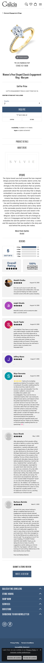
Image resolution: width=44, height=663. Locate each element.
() (38, 247)
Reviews (22, 241)
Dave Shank (19, 433)
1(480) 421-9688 (22, 65)
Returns (32, 119)
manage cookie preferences (20, 652)
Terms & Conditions (27, 643)
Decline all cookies (14, 658)
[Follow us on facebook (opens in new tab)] (10, 624)
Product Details (22, 141)
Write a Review (22, 574)
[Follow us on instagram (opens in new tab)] (4, 624)
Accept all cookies (29, 658)
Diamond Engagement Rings (13, 13)
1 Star (19, 256)
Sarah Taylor (19, 322)
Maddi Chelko (19, 280)
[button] (26, 4)
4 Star (19, 249)
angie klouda (19, 303)
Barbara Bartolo (20, 502)
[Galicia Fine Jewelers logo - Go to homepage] (9, 4)
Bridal (22, 233)
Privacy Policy (14, 643)
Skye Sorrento (19, 373)
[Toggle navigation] (40, 4)
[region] (22, 40)
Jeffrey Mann (19, 356)
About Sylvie (22, 147)
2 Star (19, 254)
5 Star (19, 247)
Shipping (12, 119)
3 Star (19, 252)
